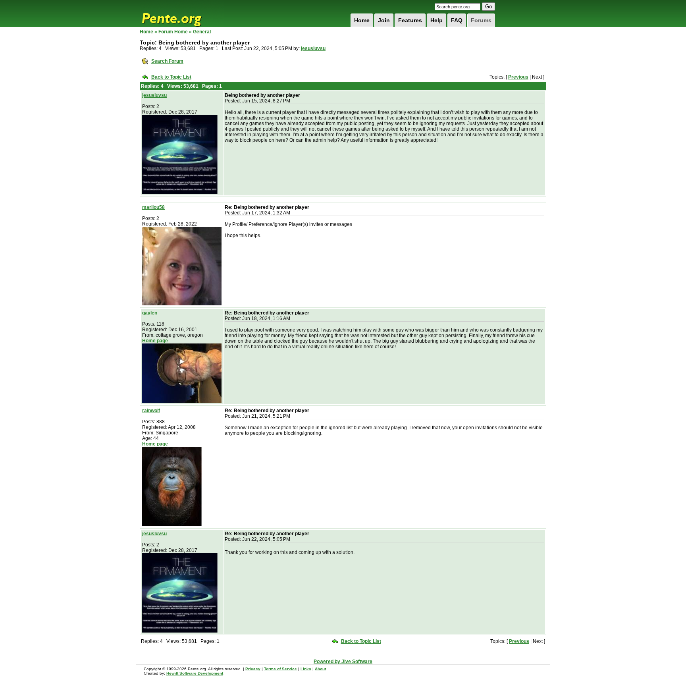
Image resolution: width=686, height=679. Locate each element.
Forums (481, 20)
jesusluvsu (313, 48)
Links (306, 669)
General (202, 32)
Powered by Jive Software (343, 661)
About (320, 669)
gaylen (149, 313)
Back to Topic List (171, 77)
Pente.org (182, 13)
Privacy (252, 669)
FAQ (456, 20)
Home (362, 20)
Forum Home (173, 32)
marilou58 (153, 207)
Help (436, 20)
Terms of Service (280, 669)
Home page (155, 340)
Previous (518, 77)
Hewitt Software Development (194, 673)
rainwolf (151, 410)
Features (410, 20)
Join (384, 20)
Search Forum (167, 61)
